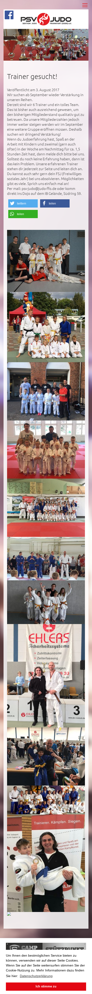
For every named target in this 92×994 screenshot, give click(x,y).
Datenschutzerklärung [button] (36, 976)
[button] (23, 203)
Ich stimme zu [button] (46, 986)
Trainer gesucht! (32, 76)
